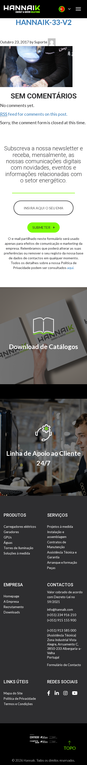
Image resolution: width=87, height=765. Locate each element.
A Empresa (11, 601)
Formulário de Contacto (64, 665)
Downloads (12, 612)
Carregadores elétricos (20, 527)
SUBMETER (41, 227)
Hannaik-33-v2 (44, 22)
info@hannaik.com (60, 609)
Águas (8, 543)
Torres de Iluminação (18, 548)
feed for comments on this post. (33, 114)
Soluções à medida (17, 553)
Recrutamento (14, 607)
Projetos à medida (60, 527)
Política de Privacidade (20, 698)
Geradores (11, 532)
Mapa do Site (13, 693)
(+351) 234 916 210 (61, 615)
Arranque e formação (62, 562)
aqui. (70, 268)
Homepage (11, 596)
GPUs (8, 537)
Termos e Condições (18, 704)
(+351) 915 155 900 (61, 620)
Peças (51, 568)
